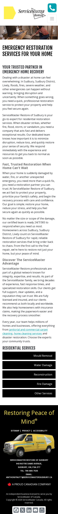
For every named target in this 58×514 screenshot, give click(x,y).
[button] (4, 31)
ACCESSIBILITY (40, 430)
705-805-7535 (31, 470)
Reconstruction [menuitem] (43, 374)
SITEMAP (15, 430)
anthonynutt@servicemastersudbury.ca (29, 477)
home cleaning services (28, 333)
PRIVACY (26, 430)
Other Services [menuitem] (43, 393)
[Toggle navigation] (52, 18)
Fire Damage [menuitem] (44, 384)
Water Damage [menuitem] (43, 365)
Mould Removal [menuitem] (43, 355)
